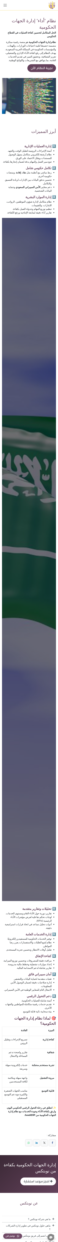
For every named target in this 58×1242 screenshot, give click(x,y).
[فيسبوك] (52, 1143)
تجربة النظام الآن (42, 68)
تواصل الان (10, 1236)
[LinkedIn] (36, 1143)
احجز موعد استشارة (37, 1181)
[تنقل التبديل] (5, 5)
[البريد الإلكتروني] (23, 1143)
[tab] (29, 1219)
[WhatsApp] (28, 1143)
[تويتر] (44, 1143)
